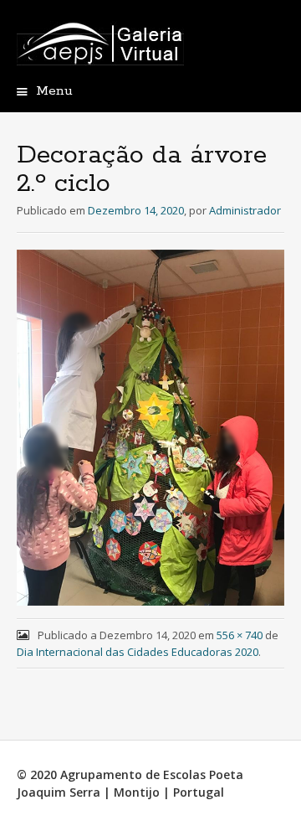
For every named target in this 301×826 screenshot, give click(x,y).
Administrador (245, 210)
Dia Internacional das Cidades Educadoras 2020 (137, 651)
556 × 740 (240, 635)
